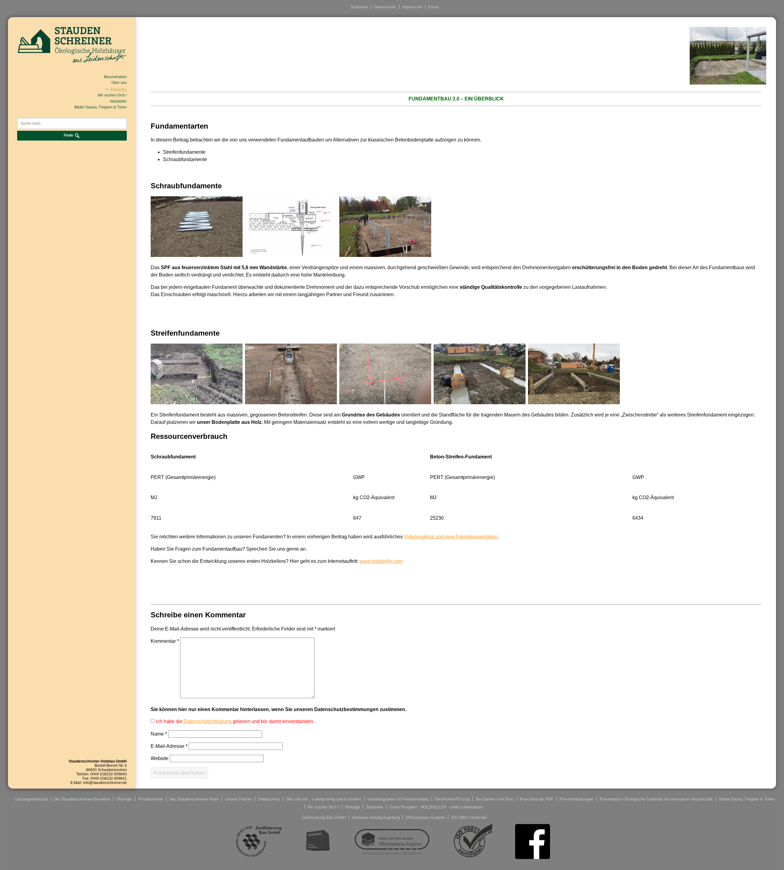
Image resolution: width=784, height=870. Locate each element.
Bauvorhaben (115, 77)
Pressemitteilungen (577, 799)
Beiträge (352, 806)
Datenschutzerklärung (208, 721)
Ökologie (124, 799)
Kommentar (165, 641)
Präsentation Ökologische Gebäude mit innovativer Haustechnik (656, 799)
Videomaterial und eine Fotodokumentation (451, 536)
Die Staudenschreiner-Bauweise (82, 799)
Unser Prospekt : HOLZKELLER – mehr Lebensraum (436, 806)
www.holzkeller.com (381, 561)
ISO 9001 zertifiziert (469, 817)
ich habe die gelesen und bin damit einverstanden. (234, 721)
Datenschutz (385, 7)
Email (433, 7)
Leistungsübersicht (31, 799)
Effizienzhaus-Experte (425, 817)
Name (159, 733)
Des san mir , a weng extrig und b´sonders (323, 799)
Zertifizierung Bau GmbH (324, 817)
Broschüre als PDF (536, 799)
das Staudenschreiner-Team (194, 799)
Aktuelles (118, 89)
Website (159, 758)
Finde (69, 135)
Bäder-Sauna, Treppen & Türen (100, 107)
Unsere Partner (238, 799)
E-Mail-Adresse (169, 746)
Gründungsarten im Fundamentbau (398, 799)
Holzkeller (118, 101)
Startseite (359, 7)
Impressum (412, 7)
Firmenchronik (150, 799)
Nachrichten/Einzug (452, 799)
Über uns (119, 83)
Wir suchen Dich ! (112, 95)
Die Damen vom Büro (495, 799)
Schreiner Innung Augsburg (376, 817)
